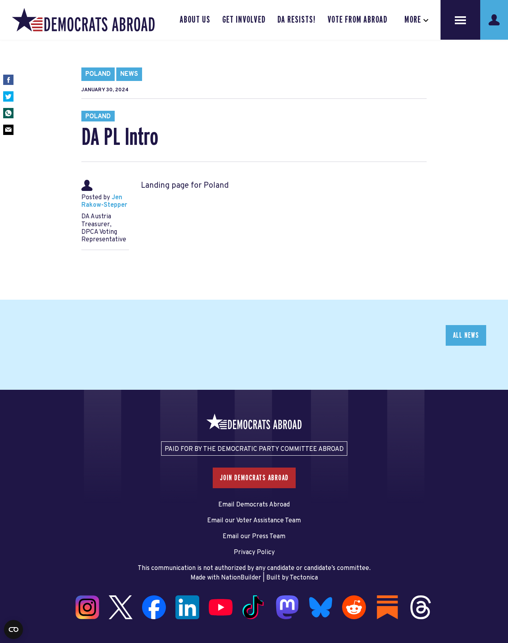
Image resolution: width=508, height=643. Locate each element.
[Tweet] (8, 96)
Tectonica (304, 578)
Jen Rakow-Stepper (104, 201)
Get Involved (243, 20)
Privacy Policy (254, 552)
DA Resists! (296, 20)
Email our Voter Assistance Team (254, 521)
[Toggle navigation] (460, 20)
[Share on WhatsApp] (8, 113)
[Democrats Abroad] (83, 20)
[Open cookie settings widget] (13, 629)
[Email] (8, 129)
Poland (98, 74)
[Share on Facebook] (8, 79)
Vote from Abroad (357, 20)
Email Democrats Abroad (254, 505)
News (129, 74)
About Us (195, 20)
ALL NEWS (466, 335)
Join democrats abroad (254, 478)
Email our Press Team (254, 537)
